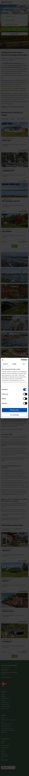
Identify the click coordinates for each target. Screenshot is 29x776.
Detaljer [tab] (14, 364)
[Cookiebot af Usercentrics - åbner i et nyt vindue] (20, 360)
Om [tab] (24, 364)
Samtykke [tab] (5, 364)
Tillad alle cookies (14, 410)
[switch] (25, 394)
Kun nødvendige (14, 415)
